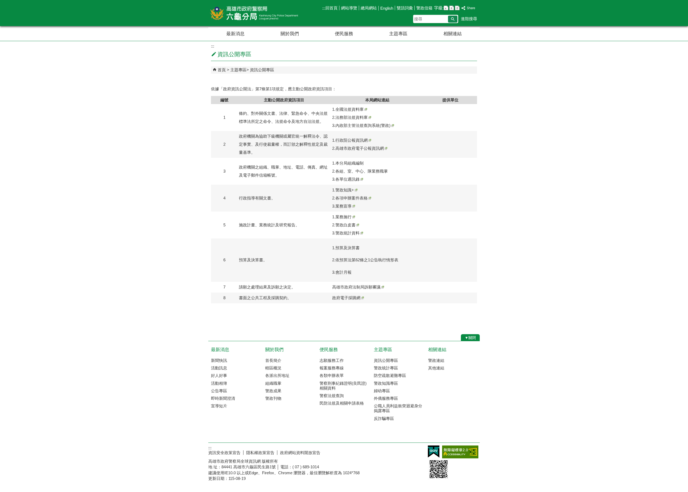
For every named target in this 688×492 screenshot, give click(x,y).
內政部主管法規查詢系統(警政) (362, 125)
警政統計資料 (347, 233)
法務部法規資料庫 (351, 117)
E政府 (433, 451)
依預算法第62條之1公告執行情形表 (366, 260)
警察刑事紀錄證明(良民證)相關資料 (343, 385)
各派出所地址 (277, 375)
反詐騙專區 (384, 418)
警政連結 (436, 360)
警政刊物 (273, 398)
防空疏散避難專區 (390, 375)
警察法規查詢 (332, 395)
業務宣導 (343, 206)
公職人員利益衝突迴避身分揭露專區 (398, 408)
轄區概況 (273, 368)
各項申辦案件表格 (351, 198)
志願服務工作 (332, 360)
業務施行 (343, 217)
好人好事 (219, 375)
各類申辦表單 (332, 375)
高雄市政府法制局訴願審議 (356, 287)
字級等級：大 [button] (457, 8)
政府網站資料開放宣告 (300, 452)
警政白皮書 (345, 225)
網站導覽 (349, 8)
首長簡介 (273, 360)
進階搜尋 (469, 18)
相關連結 (452, 33)
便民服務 (344, 33)
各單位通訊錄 (347, 179)
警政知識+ (344, 190)
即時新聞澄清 (223, 398)
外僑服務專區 (386, 398)
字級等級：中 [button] (451, 7)
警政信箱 (424, 8)
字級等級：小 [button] (446, 8)
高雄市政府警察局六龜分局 (253, 13)
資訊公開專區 (262, 69)
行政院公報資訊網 (351, 140)
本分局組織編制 (349, 163)
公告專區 (219, 390)
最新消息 (235, 33)
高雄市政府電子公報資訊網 (359, 148)
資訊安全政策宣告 (224, 452)
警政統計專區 (386, 368)
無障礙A (460, 451)
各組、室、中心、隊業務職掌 (361, 171)
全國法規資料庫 (349, 109)
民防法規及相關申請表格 (342, 403)
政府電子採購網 (346, 297)
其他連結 (436, 368)
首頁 (222, 69)
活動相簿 (219, 383)
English (386, 8)
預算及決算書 (347, 247)
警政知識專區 (386, 383)
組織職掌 (273, 383)
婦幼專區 (382, 390)
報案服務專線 (332, 368)
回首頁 (331, 8)
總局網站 (369, 8)
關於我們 (290, 33)
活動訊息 (219, 368)
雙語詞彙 (405, 8)
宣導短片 (219, 406)
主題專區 (398, 33)
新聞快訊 (219, 360)
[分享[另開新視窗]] (468, 8)
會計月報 (343, 272)
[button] (452, 19)
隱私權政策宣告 (260, 452)
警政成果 (273, 390)
